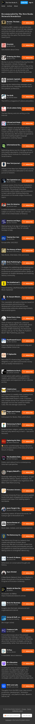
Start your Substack (12, 715)
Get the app (27, 715)
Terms (29, 709)
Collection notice (17, 711)
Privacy (24, 709)
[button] (3, 6)
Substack (8, 720)
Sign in (31, 2)
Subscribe (24, 2)
